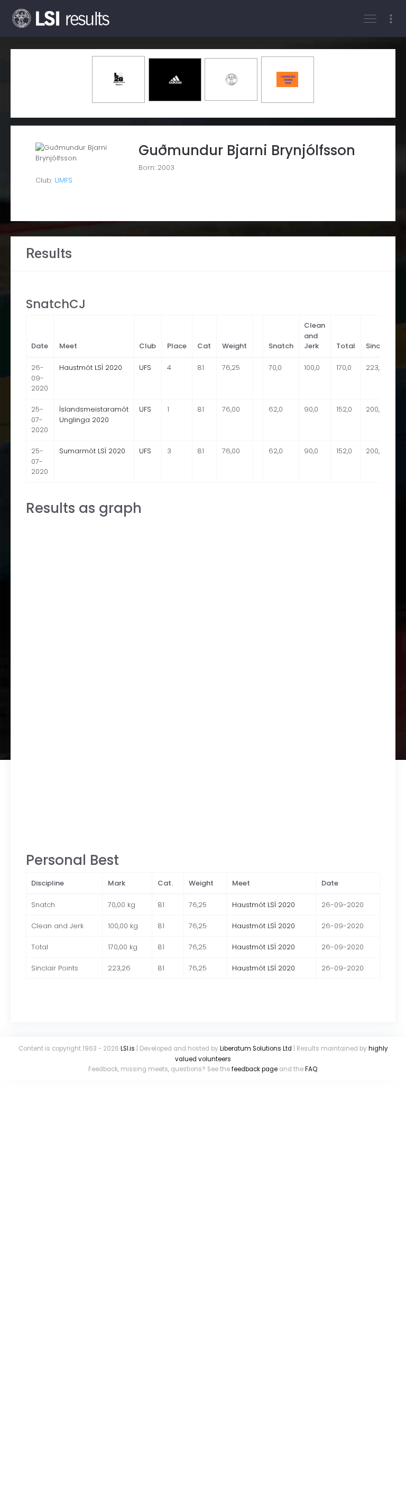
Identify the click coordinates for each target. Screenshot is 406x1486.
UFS (145, 368)
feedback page (255, 1069)
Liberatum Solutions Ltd (256, 1048)
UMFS (63, 180)
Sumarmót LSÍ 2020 (92, 451)
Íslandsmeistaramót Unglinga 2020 (93, 414)
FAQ (311, 1069)
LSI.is (128, 1048)
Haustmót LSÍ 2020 (90, 368)
